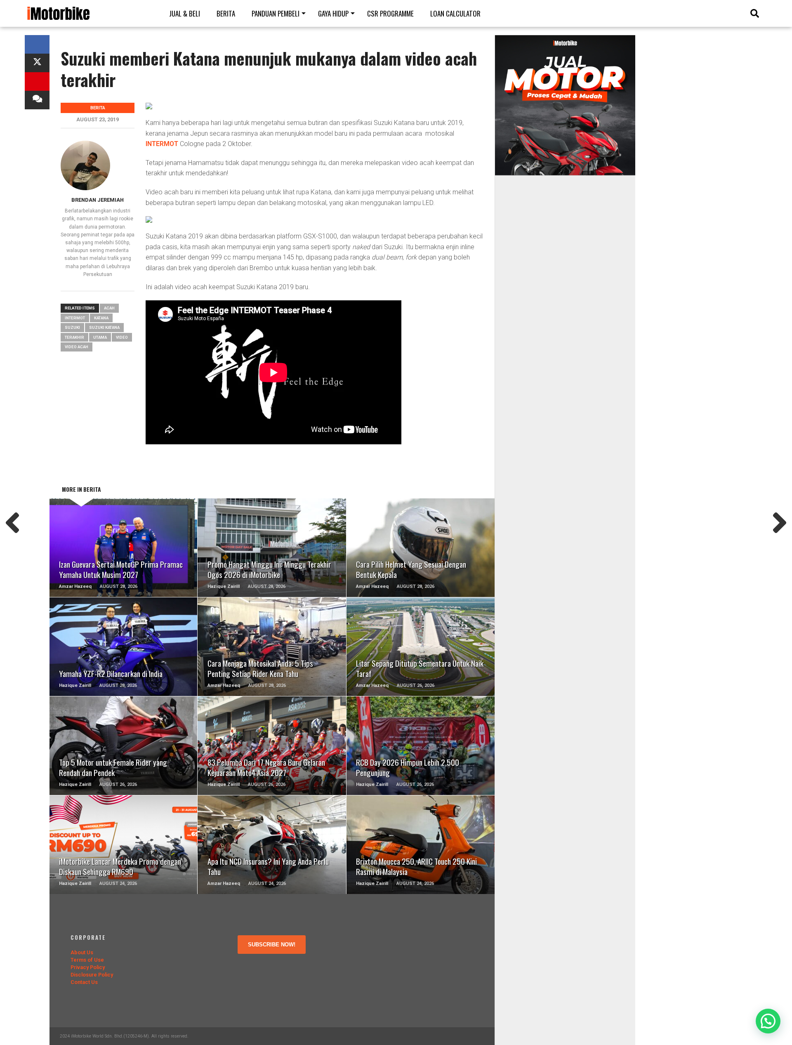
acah (109, 308)
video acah (76, 346)
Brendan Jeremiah (97, 200)
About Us (82, 952)
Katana (101, 318)
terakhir (74, 337)
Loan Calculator (455, 13)
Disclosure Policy (92, 975)
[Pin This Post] (37, 81)
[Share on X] (37, 63)
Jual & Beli (184, 13)
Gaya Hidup (333, 13)
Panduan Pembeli (275, 13)
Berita (226, 13)
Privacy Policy (88, 967)
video (122, 337)
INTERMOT (162, 144)
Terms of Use (87, 960)
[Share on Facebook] (37, 44)
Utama (100, 337)
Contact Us (84, 982)
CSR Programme (390, 13)
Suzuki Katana (104, 327)
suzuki (72, 327)
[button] (768, 1021)
